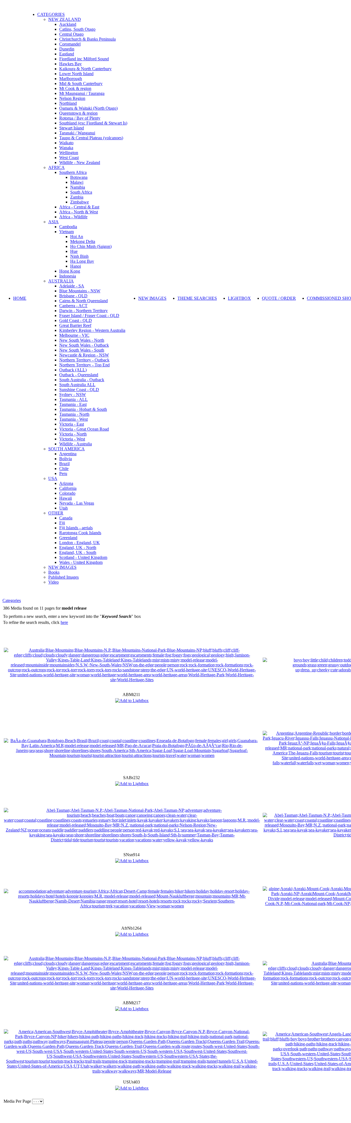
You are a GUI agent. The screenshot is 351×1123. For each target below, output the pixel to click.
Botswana (78, 177)
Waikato (66, 142)
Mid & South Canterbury (81, 83)
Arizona (66, 483)
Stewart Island (71, 128)
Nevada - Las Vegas (76, 503)
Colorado (67, 493)
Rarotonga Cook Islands (80, 532)
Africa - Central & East (79, 207)
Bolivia (65, 458)
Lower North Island (76, 73)
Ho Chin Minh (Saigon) (91, 246)
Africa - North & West (78, 212)
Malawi (76, 182)
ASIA (53, 221)
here (64, 622)
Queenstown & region (78, 113)
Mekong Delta (82, 241)
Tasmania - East (73, 404)
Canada (65, 518)
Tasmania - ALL (73, 399)
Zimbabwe (79, 202)
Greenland (68, 537)
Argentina (68, 453)
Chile (64, 468)
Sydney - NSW (72, 394)
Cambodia (68, 226)
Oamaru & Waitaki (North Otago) (88, 108)
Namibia (77, 187)
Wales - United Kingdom (81, 562)
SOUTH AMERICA (66, 448)
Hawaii (65, 498)
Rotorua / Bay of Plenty (79, 118)
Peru (63, 473)
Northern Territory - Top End (84, 365)
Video (53, 582)
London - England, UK (79, 542)
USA (52, 478)
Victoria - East (71, 424)
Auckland (67, 24)
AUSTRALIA (61, 281)
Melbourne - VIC (74, 335)
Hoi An (76, 236)
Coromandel (70, 44)
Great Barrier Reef (75, 325)
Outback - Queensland (78, 374)
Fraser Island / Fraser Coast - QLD (89, 315)
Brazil (64, 463)
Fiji (62, 523)
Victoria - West (72, 439)
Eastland (66, 54)
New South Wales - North (81, 340)
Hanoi (75, 266)
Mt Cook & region (75, 88)
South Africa (81, 192)
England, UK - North (77, 547)
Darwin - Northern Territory (83, 310)
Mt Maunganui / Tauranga (81, 93)
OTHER (55, 513)
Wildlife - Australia (75, 444)
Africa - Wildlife (73, 216)
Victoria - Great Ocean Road (84, 429)
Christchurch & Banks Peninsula (87, 39)
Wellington (68, 152)
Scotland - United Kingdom (83, 557)
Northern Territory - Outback (84, 360)
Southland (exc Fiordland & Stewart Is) (93, 123)
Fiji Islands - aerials (76, 527)
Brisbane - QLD (73, 295)
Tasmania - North (74, 414)
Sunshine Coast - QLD (79, 389)
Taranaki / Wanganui (77, 133)
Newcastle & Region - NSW (84, 355)
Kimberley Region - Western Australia (92, 330)
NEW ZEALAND (64, 19)
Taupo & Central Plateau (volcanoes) (91, 137)
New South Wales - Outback (84, 345)
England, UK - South (77, 552)
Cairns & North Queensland (83, 300)
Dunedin (66, 49)
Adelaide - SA (71, 286)
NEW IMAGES (62, 567)
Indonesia (67, 276)
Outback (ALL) (73, 369)
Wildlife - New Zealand (79, 162)
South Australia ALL (77, 384)
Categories (11, 600)
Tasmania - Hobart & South (83, 409)
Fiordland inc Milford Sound (84, 58)
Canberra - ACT (73, 305)
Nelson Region (72, 98)
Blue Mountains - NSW (79, 290)
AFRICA (56, 167)
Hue (74, 251)
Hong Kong (69, 271)
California (68, 488)
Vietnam (66, 231)
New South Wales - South (81, 350)
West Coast (69, 157)
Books (54, 572)
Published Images (63, 577)
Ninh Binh (79, 256)
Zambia (76, 197)
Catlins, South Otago (77, 29)
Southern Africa (73, 172)
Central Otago (71, 34)
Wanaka (66, 147)
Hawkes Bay (70, 63)
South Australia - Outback (81, 379)
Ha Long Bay (82, 261)
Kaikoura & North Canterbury (85, 68)
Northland (68, 103)
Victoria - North (73, 434)
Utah (63, 508)
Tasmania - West (73, 419)
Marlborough (70, 78)
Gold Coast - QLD (75, 320)
